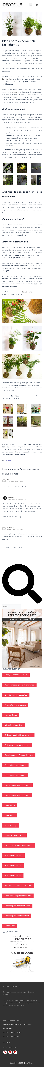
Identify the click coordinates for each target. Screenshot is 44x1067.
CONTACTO (7, 1042)
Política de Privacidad (12, 1032)
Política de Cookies (11, 1036)
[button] (30, 4)
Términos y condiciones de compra (17, 1024)
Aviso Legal (8, 1028)
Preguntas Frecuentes (12, 1020)
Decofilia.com (29, 1063)
